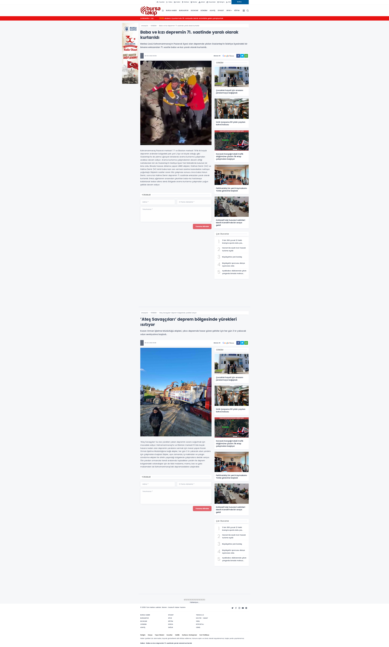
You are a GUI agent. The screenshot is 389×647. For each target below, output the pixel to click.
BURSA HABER (171, 10)
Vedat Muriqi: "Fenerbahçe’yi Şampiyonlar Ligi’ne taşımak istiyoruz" (189, 18)
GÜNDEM (203, 10)
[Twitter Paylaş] (242, 56)
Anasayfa (144, 26)
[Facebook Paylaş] (238, 56)
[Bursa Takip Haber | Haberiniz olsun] (150, 10)
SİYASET (221, 10)
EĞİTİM (236, 10)
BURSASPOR (183, 10)
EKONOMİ (194, 10)
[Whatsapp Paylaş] (246, 56)
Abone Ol (217, 56)
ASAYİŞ (212, 10)
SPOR (228, 10)
